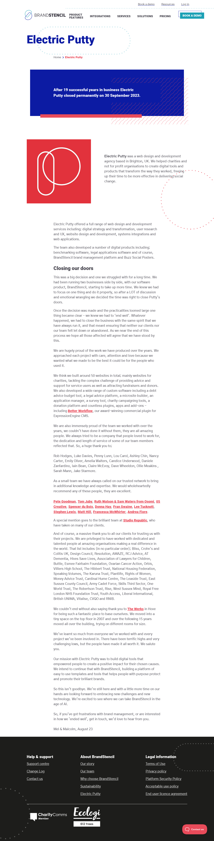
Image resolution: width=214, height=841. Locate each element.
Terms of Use (155, 764)
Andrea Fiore (137, 512)
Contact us (35, 779)
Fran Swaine (122, 507)
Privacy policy (156, 771)
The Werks (135, 609)
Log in (185, 4)
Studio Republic (135, 520)
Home (57, 57)
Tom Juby (85, 501)
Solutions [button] (145, 16)
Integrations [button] (100, 16)
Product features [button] (76, 16)
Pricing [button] (165, 16)
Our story (87, 764)
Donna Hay (103, 507)
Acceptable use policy (162, 786)
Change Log (35, 771)
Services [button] (124, 16)
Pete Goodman (65, 501)
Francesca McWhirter (109, 512)
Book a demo (146, 4)
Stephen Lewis (65, 512)
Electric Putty (90, 794)
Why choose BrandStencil (99, 779)
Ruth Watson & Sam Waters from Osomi (124, 501)
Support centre (38, 764)
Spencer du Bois (80, 507)
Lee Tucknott (144, 507)
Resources (168, 4)
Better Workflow (80, 411)
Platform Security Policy (163, 779)
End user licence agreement (166, 794)
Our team (87, 771)
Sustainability (90, 786)
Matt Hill (84, 512)
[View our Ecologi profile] (95, 817)
